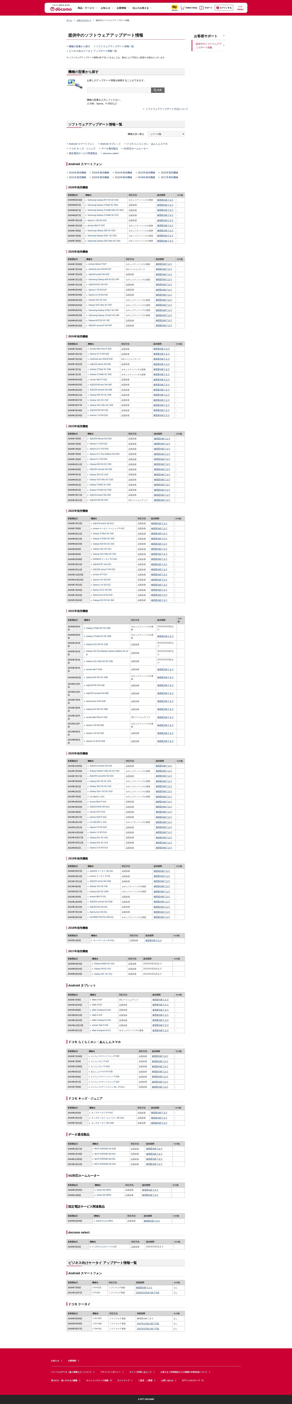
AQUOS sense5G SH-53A (102, 776)
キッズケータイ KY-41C (102, 1112)
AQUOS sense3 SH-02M (101, 902)
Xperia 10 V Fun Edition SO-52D (104, 454)
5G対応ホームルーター (136, 148)
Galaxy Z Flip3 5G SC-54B (98, 628)
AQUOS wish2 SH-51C (103, 523)
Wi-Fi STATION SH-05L (105, 1159)
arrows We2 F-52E (98, 379)
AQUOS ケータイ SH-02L (101, 871)
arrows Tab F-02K (100, 1025)
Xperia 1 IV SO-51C (102, 585)
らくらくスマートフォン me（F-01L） (108, 1087)
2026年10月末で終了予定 (147, 1292)
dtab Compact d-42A (101, 1020)
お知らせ (105, 8)
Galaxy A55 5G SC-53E (100, 395)
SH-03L (98, 1329)
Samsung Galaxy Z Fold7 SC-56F (104, 315)
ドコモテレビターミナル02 (104, 1246)
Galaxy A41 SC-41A (99, 842)
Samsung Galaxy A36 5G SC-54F (104, 279)
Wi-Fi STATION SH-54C (105, 1154)
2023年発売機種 (146, 172)
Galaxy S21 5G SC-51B (97, 644)
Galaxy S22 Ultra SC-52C (104, 554)
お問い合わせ (167, 1380)
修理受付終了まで (165, 200)
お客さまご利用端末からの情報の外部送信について (184, 1372)
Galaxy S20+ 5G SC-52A (101, 791)
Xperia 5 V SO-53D (98, 459)
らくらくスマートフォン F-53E (105, 1056)
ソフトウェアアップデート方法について (167, 109)
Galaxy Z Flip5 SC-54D (100, 485)
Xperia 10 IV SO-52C (102, 590)
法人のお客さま (140, 8)
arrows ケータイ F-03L (100, 876)
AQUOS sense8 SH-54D (101, 469)
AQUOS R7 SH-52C (102, 564)
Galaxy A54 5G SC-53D (100, 464)
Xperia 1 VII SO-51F (98, 290)
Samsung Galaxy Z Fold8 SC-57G (103, 215)
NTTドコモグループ (191, 1380)
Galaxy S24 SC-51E (99, 400)
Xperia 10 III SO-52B (95, 741)
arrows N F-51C (100, 574)
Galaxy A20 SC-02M (99, 891)
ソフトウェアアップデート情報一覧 (115, 46)
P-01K (97, 1292)
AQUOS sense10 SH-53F (100, 325)
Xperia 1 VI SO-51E (99, 415)
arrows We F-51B (94, 669)
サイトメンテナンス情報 (97, 1380)
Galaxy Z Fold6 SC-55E (101, 374)
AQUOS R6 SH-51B (95, 685)
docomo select (111, 153)
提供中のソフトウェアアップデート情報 (209, 45)
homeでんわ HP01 (104, 1221)
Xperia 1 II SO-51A (98, 832)
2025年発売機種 (100, 172)
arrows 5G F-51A (97, 812)
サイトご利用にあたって (140, 1372)
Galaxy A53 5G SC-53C (104, 544)
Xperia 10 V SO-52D (99, 449)
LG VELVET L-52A (98, 822)
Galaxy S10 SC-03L (99, 886)
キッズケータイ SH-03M (102, 1123)
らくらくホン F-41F (100, 1061)
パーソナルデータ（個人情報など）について (71, 1372)
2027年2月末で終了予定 (148, 1329)
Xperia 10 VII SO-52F (98, 295)
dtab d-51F (97, 999)
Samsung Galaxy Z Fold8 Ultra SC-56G (106, 210)
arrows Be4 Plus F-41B (96, 717)
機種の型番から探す (79, 46)
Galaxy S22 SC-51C (102, 549)
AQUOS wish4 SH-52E (100, 364)
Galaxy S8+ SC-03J (103, 974)
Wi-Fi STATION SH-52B (105, 1149)
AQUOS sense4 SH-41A (101, 766)
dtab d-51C (97, 1005)
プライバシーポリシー (110, 1372)
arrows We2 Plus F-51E (101, 349)
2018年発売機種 (146, 177)
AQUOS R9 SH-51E (99, 410)
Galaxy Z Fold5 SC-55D (100, 490)
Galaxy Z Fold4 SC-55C (104, 538)
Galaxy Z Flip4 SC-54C (103, 533)
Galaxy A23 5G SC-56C (104, 600)
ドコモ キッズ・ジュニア (82, 148)
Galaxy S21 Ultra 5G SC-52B (99, 661)
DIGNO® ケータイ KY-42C (105, 559)
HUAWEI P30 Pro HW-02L (102, 917)
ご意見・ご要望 (145, 1380)
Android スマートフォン (81, 143)
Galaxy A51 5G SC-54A (100, 781)
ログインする (226, 8)
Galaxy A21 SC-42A (99, 837)
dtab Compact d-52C (101, 1010)
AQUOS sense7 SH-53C (104, 569)
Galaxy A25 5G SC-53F (99, 320)
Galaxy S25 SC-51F (98, 300)
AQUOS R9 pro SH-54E (101, 385)
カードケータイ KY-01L (104, 940)
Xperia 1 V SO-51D (98, 444)
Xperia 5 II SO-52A (98, 827)
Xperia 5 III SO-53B (95, 725)
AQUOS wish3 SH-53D (100, 495)
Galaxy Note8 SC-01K (104, 963)
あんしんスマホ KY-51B (102, 1071)
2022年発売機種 (169, 172)
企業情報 (121, 8)
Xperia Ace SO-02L (98, 912)
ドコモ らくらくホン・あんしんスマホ (147, 143)
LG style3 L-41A (97, 796)
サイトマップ (123, 1380)
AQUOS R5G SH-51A (100, 807)
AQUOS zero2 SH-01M (100, 881)
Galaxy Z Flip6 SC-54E (100, 369)
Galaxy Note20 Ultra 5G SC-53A (104, 771)
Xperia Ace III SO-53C (103, 595)
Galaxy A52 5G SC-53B (97, 677)
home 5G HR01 (104, 1190)
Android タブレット (110, 143)
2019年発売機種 (123, 177)
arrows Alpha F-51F (97, 264)
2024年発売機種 (123, 172)
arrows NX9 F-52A (98, 817)
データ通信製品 (109, 148)
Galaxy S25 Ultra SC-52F (100, 305)
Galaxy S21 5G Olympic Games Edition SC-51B (107, 653)
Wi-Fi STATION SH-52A (105, 1164)
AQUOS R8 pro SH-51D (101, 438)
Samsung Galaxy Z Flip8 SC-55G (103, 205)
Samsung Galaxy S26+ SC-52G (102, 235)
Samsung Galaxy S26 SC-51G (101, 230)
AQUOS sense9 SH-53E (101, 390)
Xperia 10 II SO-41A (99, 848)
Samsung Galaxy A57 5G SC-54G (103, 200)
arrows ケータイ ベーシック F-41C (109, 528)
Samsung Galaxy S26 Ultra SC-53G (104, 241)
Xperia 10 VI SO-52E (99, 354)
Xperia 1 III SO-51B (95, 733)
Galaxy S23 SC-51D (99, 474)
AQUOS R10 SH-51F (98, 284)
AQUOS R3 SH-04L (99, 907)
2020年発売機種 (100, 177)
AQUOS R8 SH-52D (99, 500)
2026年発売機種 (77, 172)
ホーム (69, 20)
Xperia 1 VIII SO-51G (97, 220)
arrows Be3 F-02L (98, 896)
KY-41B (98, 1323)
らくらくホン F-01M (100, 1066)
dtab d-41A (97, 1015)
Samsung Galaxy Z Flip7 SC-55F (103, 310)
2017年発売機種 (169, 177)
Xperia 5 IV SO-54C (102, 580)
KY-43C (98, 1318)
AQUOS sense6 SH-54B (97, 693)
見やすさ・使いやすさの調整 (64, 1380)
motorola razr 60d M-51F (100, 269)
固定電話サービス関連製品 (83, 153)
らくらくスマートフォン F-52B (105, 1076)
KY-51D (97, 1287)
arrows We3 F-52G (96, 225)
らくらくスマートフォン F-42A (105, 1082)
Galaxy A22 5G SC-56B (97, 709)
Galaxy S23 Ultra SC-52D (101, 479)
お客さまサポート (84, 20)
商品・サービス (86, 8)
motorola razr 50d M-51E (101, 359)
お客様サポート (206, 36)
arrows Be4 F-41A (98, 802)
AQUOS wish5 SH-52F (99, 274)
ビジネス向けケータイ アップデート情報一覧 (93, 51)
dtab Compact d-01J (101, 1030)
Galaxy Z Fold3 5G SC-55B (98, 636)
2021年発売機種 (77, 177)
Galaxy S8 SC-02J (102, 969)
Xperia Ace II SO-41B (95, 701)
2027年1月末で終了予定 (148, 1323)
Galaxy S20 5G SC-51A (100, 786)
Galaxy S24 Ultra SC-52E (101, 405)
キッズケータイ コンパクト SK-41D (107, 1118)
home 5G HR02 (104, 1195)
